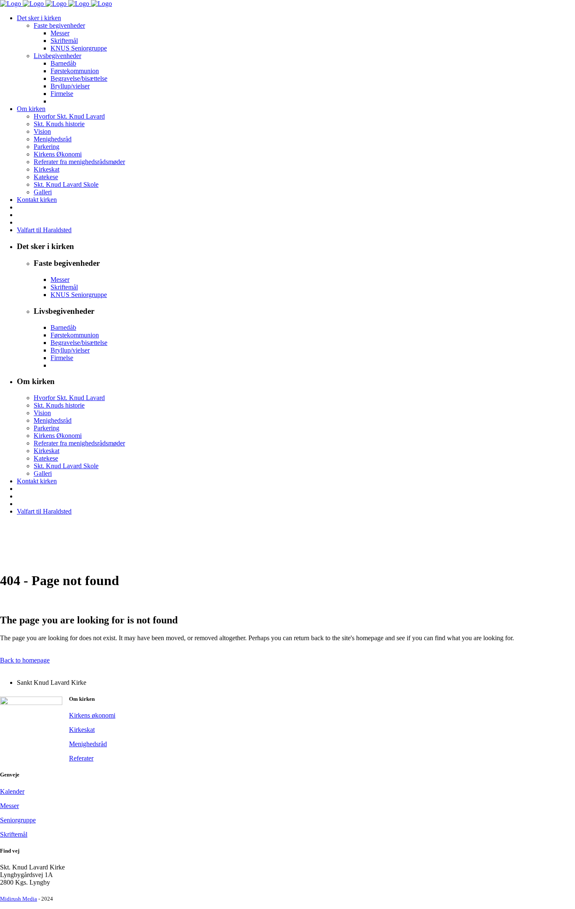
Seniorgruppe (18, 820)
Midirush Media (18, 899)
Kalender (12, 791)
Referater (81, 758)
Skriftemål (13, 834)
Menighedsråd (88, 743)
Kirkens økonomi (92, 715)
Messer (9, 805)
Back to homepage (25, 660)
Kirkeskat (82, 729)
